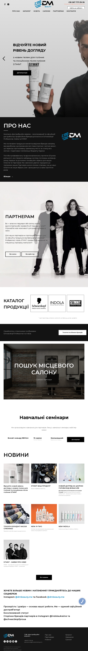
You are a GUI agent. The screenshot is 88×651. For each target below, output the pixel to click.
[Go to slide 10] (42, 648)
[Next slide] (84, 325)
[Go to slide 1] (28, 648)
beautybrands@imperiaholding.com (74, 4)
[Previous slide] (4, 325)
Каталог (27, 11)
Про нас (16, 11)
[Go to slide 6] (36, 648)
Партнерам (58, 11)
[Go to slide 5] (34, 648)
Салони (46, 11)
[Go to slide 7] (37, 648)
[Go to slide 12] (45, 648)
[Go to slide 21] (59, 648)
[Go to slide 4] (33, 648)
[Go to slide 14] (48, 648)
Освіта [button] (37, 11)
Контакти (71, 11)
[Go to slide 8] (39, 648)
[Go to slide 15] (50, 648)
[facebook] (5, 4)
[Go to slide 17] (53, 648)
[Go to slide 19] (56, 648)
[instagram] (8, 4)
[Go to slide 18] (54, 648)
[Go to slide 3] (31, 648)
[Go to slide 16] (51, 648)
